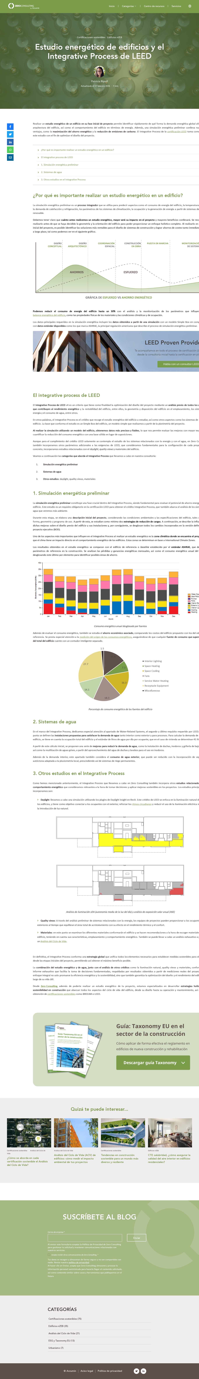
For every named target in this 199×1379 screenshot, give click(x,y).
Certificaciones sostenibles (91, 37)
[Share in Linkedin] (10, 142)
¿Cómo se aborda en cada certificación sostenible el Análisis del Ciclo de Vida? (27, 1161)
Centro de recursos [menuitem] (154, 6)
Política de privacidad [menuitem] (110, 1371)
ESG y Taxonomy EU (62, 1341)
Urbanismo (56, 1348)
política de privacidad (79, 1262)
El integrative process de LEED (57, 157)
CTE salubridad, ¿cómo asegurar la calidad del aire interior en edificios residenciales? (169, 1159)
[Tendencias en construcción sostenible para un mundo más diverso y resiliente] (123, 1146)
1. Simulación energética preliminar (59, 165)
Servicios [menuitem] (176, 6)
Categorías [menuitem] (128, 6)
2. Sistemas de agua (51, 172)
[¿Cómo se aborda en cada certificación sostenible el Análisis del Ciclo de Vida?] (29, 1146)
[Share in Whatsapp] (10, 149)
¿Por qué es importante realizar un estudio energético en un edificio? (77, 150)
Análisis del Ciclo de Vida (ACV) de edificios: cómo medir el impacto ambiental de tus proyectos (75, 1159)
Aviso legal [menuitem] (87, 1371)
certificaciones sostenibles (61, 994)
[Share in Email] (10, 157)
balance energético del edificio (49, 315)
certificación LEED (176, 131)
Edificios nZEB (114, 37)
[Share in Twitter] (10, 134)
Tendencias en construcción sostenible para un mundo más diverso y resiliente (119, 1159)
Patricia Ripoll (99, 81)
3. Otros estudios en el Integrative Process (63, 179)
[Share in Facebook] (10, 126)
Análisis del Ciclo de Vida (53, 941)
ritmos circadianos (142, 804)
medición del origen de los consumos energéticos (106, 637)
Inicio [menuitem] (112, 6)
